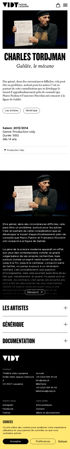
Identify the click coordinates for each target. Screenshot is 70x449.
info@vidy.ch (42, 380)
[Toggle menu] (65, 5)
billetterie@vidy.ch (46, 391)
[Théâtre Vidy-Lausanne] (16, 5)
